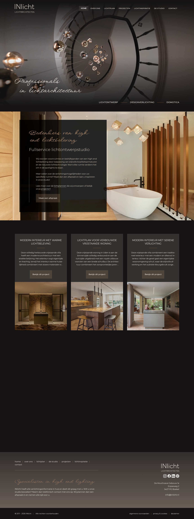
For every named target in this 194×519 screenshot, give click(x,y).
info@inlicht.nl (172, 495)
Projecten (124, 8)
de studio (53, 461)
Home (84, 8)
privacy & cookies (160, 514)
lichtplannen (60, 186)
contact (18, 464)
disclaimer (175, 514)
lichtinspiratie (81, 461)
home (18, 461)
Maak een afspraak (48, 198)
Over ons (95, 8)
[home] (24, 8)
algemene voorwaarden (139, 514)
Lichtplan (109, 8)
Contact (172, 8)
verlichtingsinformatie (41, 489)
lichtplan (40, 461)
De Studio (159, 8)
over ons (28, 461)
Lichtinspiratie (142, 8)
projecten (45, 189)
